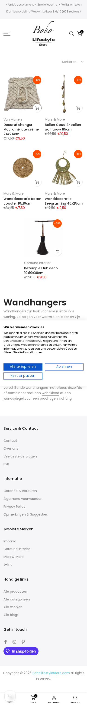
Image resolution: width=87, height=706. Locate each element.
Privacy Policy (14, 506)
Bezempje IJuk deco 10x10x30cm (41, 270)
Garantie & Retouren (20, 491)
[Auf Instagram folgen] (14, 642)
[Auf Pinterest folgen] (23, 642)
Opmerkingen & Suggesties (25, 514)
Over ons (10, 448)
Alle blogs (11, 615)
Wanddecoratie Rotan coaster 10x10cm (22, 201)
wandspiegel (13, 398)
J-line (8, 565)
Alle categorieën (16, 599)
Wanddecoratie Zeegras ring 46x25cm (64, 201)
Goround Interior (37, 263)
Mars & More (55, 119)
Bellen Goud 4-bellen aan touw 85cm (63, 127)
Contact (10, 441)
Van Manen (12, 119)
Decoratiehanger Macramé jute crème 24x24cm (21, 129)
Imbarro (9, 541)
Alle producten (15, 591)
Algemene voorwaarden (22, 499)
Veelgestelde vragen (20, 456)
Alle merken (13, 607)
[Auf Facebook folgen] (5, 642)
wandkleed (50, 393)
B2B (6, 464)
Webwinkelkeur (41, 11)
